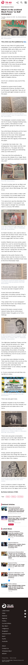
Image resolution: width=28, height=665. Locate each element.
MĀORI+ (4, 653)
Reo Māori (5, 626)
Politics (4, 621)
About (4, 646)
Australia (4, 641)
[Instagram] (25, 614)
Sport (3, 636)
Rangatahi (5, 631)
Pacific (4, 639)
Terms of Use (13, 657)
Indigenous (5, 628)
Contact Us (5, 648)
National (4, 615)
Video (3, 613)
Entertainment (5, 7)
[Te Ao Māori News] (8, 607)
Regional (4, 618)
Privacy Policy (5, 657)
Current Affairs (6, 623)
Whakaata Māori (7, 651)
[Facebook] (25, 611)
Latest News (5, 610)
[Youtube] (25, 617)
